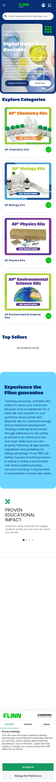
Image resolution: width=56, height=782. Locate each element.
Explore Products (17, 83)
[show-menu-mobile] (4, 5)
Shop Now (40, 83)
